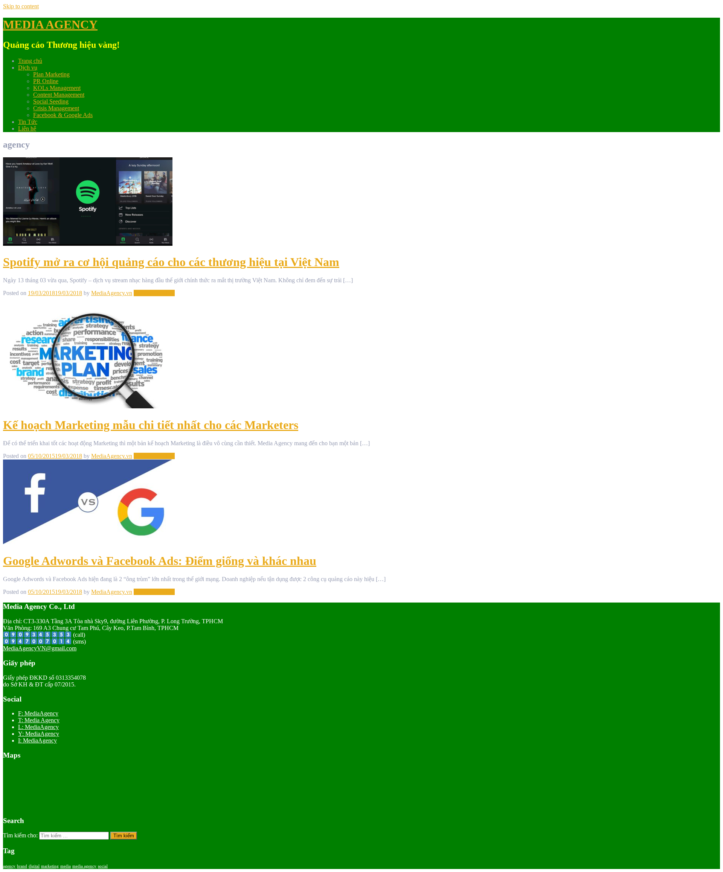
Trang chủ (30, 61)
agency (9, 866)
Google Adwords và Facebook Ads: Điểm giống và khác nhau (159, 561)
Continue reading (154, 293)
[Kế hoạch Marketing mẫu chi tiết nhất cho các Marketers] (87, 406)
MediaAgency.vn (111, 293)
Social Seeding (51, 101)
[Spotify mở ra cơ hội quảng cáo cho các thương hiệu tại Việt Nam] (87, 243)
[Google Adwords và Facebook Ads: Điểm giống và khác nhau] (87, 542)
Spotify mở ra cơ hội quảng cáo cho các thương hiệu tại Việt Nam (171, 262)
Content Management (58, 94)
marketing (50, 866)
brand (22, 866)
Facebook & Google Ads (63, 115)
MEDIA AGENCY (50, 24)
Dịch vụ (27, 67)
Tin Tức (27, 122)
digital (34, 866)
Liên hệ (27, 128)
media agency (84, 866)
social (103, 866)
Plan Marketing (51, 74)
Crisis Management (56, 108)
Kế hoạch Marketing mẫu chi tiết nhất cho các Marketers (150, 425)
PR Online (45, 81)
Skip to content (21, 6)
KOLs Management (57, 88)
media (65, 866)
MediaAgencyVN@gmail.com (39, 648)
